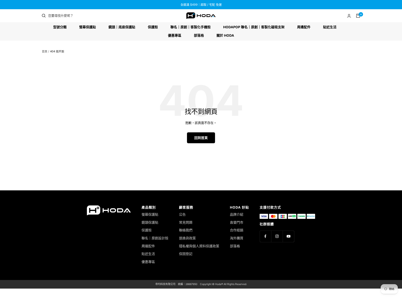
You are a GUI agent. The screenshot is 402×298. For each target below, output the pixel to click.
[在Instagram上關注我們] (277, 236)
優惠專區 (174, 35)
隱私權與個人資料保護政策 (199, 246)
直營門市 (236, 222)
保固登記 (185, 254)
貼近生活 (329, 27)
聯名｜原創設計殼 (155, 238)
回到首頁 (201, 138)
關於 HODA (225, 35)
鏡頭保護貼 (150, 222)
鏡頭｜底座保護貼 (121, 27)
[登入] (349, 16)
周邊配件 (304, 27)
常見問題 (185, 222)
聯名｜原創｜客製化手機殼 (190, 27)
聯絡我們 (185, 230)
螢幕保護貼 (87, 27)
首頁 (44, 51)
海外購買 (236, 238)
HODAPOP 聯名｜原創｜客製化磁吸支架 (254, 27)
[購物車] (358, 16)
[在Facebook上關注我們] (265, 236)
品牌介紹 (236, 214)
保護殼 (153, 27)
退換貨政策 (187, 238)
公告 (182, 214)
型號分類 (60, 27)
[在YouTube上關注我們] (288, 236)
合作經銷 (236, 230)
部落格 (199, 35)
